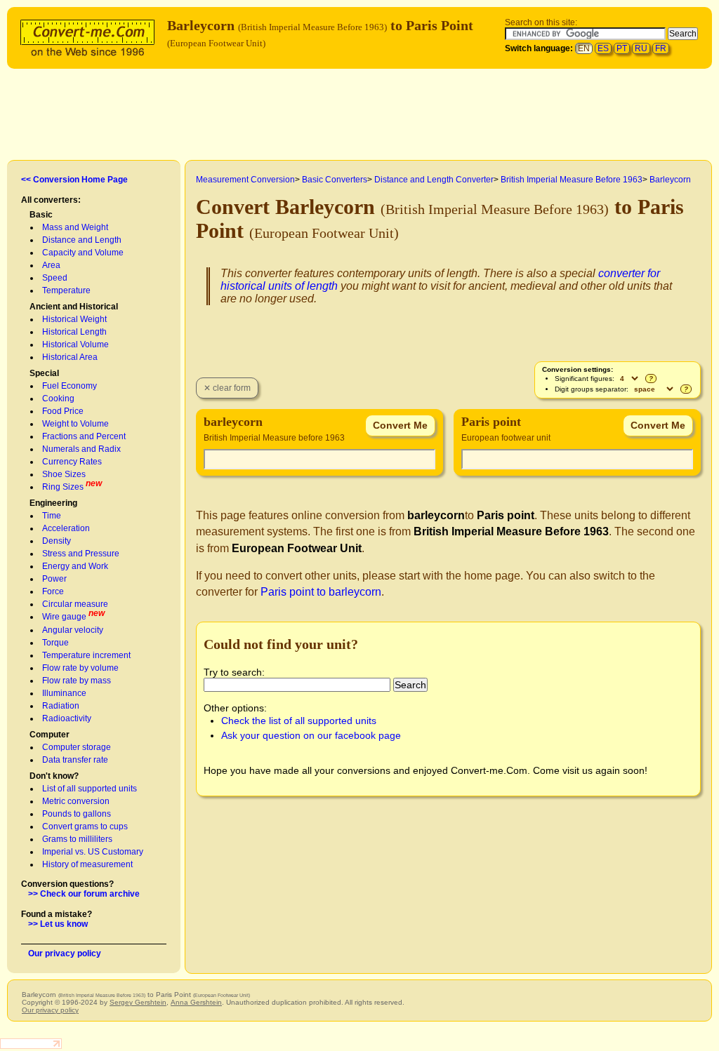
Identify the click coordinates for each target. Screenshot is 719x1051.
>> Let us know (58, 924)
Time (51, 516)
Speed (54, 278)
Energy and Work (75, 566)
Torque (55, 643)
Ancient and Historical (73, 307)
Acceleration (66, 528)
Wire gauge (64, 617)
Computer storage (76, 747)
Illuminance (64, 693)
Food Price (63, 411)
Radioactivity (66, 718)
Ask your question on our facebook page (311, 735)
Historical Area (70, 357)
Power (54, 579)
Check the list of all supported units (298, 720)
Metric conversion (76, 801)
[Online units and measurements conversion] (90, 36)
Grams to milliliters (77, 839)
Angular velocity (72, 630)
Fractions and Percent (84, 436)
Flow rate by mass (76, 680)
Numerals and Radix (81, 449)
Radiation (60, 706)
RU (641, 48)
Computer (49, 734)
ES (603, 48)
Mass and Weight (75, 227)
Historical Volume (75, 344)
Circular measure (75, 604)
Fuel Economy (69, 386)
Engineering (53, 503)
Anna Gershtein (196, 1002)
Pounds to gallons (76, 814)
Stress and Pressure (80, 553)
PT (621, 48)
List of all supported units (89, 789)
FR (660, 48)
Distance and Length (81, 240)
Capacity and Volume (83, 252)
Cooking (58, 398)
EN (584, 48)
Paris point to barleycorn (320, 592)
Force (53, 591)
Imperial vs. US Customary (92, 852)
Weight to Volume (75, 424)
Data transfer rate (75, 760)
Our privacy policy (64, 953)
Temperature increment (86, 655)
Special (44, 373)
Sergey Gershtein (138, 1002)
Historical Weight (74, 319)
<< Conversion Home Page (74, 180)
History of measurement (87, 864)
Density (56, 541)
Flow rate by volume (80, 668)
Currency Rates (72, 462)
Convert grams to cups (85, 826)
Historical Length (74, 332)
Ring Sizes (63, 487)
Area (51, 265)
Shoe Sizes (64, 474)
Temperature (66, 290)
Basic (41, 215)
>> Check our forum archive (84, 894)
